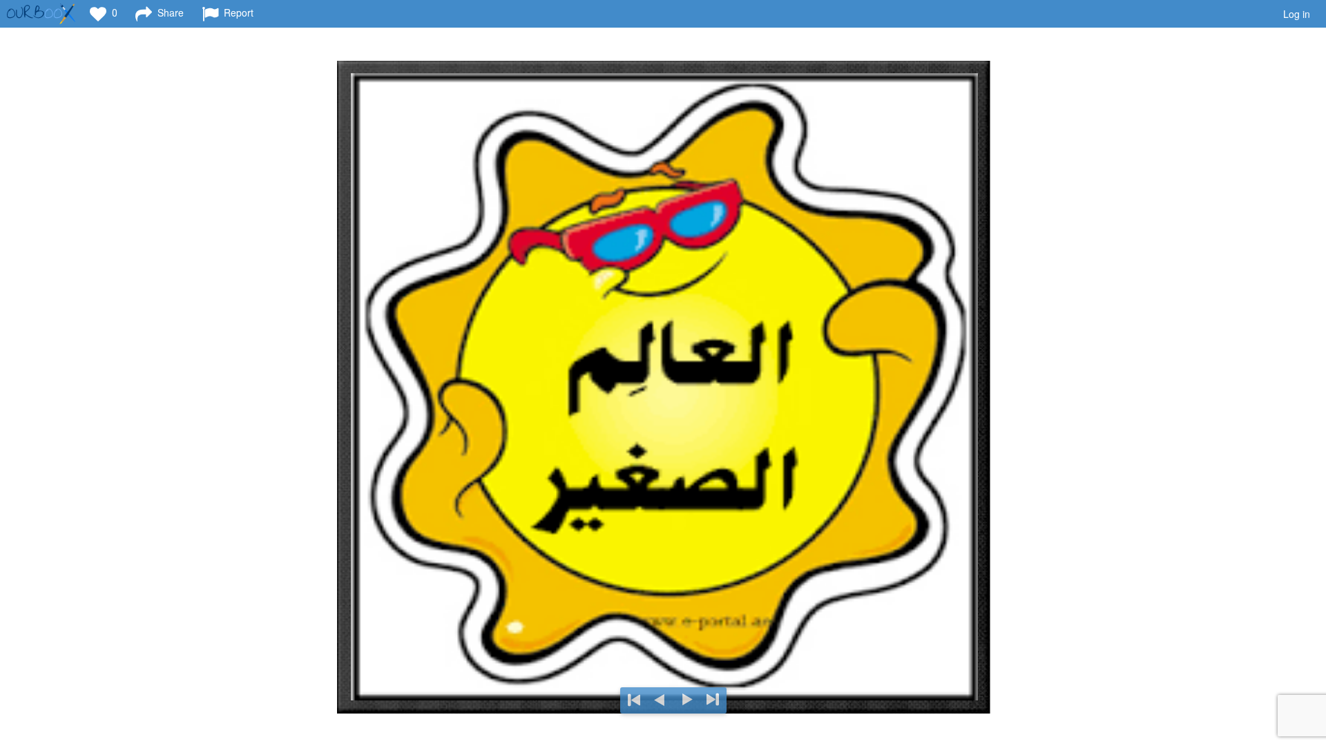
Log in (1296, 14)
